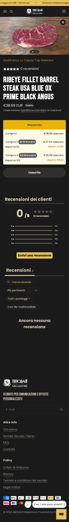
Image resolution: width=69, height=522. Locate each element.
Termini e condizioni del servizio (25, 480)
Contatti (9, 449)
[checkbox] (21, 306)
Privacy (8, 474)
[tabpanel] (34, 321)
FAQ (6, 442)
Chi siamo (10, 429)
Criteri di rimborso (16, 467)
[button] (34, 226)
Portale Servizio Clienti (18, 436)
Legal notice (11, 487)
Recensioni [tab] (19, 270)
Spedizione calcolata (33, 110)
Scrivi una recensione (34, 255)
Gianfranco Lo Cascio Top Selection (28, 60)
